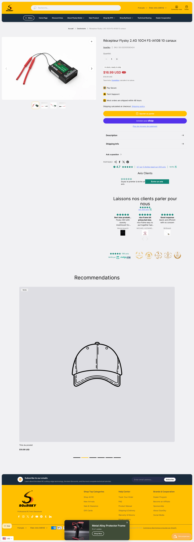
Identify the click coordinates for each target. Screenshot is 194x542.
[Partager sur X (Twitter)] (123, 162)
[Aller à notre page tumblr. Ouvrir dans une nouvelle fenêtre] (45, 516)
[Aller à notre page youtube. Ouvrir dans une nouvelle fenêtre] (36, 516)
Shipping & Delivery (127, 510)
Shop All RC (89, 497)
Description (111, 135)
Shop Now (98, 533)
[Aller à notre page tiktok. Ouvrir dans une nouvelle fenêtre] (32, 516)
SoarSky (106, 47)
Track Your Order (126, 497)
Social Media (158, 515)
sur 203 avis (143, 209)
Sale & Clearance (91, 506)
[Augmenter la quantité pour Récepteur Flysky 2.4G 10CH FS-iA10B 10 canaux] (117, 59)
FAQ (120, 501)
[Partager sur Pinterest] (127, 162)
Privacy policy (125, 519)
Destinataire (81, 28)
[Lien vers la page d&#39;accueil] (28, 499)
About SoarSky (159, 510)
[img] (145, 207)
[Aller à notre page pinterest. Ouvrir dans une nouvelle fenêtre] (41, 516)
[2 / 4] (44, 105)
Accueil (70, 28)
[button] (143, 239)
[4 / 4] (62, 105)
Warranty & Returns (127, 515)
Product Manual (125, 506)
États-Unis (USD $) (156, 8)
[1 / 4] (35, 105)
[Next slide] (91, 68)
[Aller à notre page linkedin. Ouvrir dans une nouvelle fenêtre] (50, 516)
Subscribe (170, 479)
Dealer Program (160, 497)
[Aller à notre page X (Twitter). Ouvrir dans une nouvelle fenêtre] (27, 516)
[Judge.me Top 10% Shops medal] (177, 255)
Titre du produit (26, 445)
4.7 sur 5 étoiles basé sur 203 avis (151, 167)
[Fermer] (127, 522)
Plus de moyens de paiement (145, 126)
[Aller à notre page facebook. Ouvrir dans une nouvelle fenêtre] (19, 516)
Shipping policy (138, 106)
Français (141, 8)
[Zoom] (91, 41)
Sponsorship (158, 506)
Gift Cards (88, 510)
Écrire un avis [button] (157, 181)
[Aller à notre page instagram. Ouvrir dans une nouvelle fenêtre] (23, 516)
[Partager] (115, 162)
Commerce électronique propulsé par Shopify (159, 528)
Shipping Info (112, 144)
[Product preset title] (97, 364)
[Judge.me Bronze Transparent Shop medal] (158, 255)
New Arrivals (89, 501)
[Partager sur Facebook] (119, 162)
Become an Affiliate (161, 501)
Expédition (115, 80)
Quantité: (107, 53)
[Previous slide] (6, 68)
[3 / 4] (53, 105)
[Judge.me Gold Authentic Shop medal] (139, 255)
